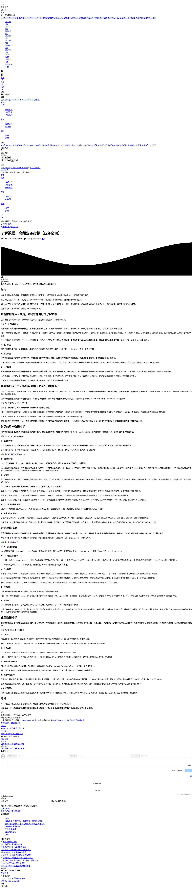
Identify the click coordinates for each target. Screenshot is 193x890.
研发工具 (59, 18)
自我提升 (67, 18)
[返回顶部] (96, 875)
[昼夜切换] (2, 71)
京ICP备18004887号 (12, 881)
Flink (27, 18)
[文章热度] (43, 239)
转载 (138, 18)
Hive (32, 18)
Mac (3, 18)
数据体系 (100, 18)
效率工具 (75, 18)
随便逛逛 (4, 739)
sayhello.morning (7, 796)
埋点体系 (108, 18)
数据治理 (144, 18)
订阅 (2, 881)
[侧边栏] (9, 157)
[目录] (5, 160)
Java (7, 18)
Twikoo (186, 794)
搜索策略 (44, 18)
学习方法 (152, 18)
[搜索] (2, 217)
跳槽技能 (124, 18)
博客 (17, 18)
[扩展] (2, 160)
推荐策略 (52, 18)
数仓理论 (83, 18)
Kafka (37, 18)
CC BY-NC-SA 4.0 (26, 720)
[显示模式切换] (5, 157)
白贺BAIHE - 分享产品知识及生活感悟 (69, 720)
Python (12, 18)
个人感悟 (132, 18)
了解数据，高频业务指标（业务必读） (16, 172)
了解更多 (4, 873)
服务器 (22, 18)
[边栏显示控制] (2, 73)
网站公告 (116, 18)
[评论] (9, 160)
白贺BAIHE (20, 878)
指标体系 (92, 18)
